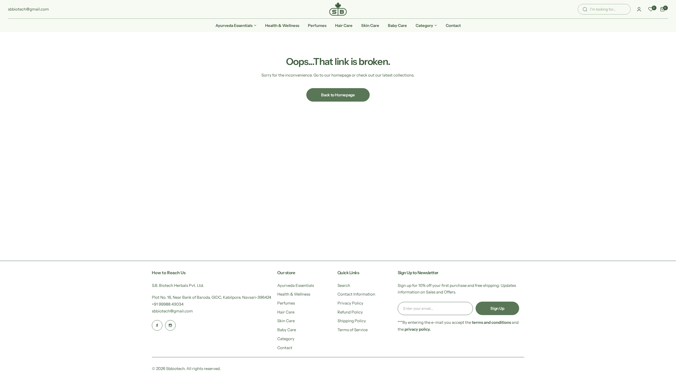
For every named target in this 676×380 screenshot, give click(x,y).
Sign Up (497, 308)
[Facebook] (157, 325)
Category (285, 338)
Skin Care (286, 320)
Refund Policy (350, 312)
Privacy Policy (350, 303)
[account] (639, 9)
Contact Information (356, 294)
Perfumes (286, 303)
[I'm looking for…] (585, 9)
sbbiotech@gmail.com (172, 311)
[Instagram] (170, 325)
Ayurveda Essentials (295, 285)
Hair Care (285, 312)
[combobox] (604, 9)
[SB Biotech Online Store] (338, 9)
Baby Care (286, 329)
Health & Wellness (293, 294)
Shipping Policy (351, 320)
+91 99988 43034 (168, 304)
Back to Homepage (338, 94)
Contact (284, 347)
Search (343, 285)
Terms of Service (352, 329)
